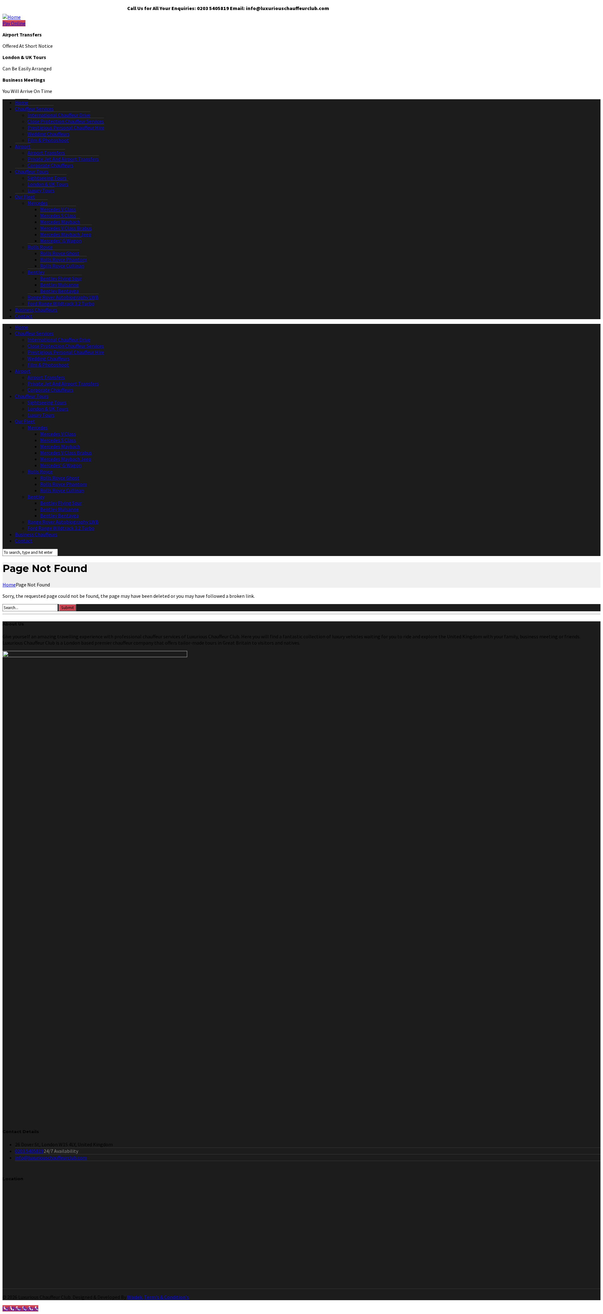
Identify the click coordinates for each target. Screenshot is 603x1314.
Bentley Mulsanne (59, 284)
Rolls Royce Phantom (63, 259)
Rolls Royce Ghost (59, 253)
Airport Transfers (46, 153)
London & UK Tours (48, 184)
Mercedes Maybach (60, 222)
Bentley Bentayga (59, 291)
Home (21, 102)
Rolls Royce (40, 247)
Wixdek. (135, 1297)
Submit (67, 607)
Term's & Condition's (166, 1297)
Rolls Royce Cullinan (62, 266)
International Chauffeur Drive (59, 115)
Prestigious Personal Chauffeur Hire (66, 127)
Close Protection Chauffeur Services (66, 121)
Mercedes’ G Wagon (61, 240)
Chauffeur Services (34, 109)
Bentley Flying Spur (61, 278)
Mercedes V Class (58, 209)
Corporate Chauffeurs (50, 165)
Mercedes (38, 203)
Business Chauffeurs (36, 310)
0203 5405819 (29, 1151)
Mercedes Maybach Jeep (65, 234)
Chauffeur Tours (32, 171)
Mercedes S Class (58, 215)
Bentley (36, 272)
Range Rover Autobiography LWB (63, 297)
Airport (23, 146)
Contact (24, 316)
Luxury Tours (41, 190)
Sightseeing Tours (47, 178)
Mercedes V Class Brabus (66, 228)
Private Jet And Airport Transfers (63, 159)
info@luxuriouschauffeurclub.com (51, 1157)
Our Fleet (25, 197)
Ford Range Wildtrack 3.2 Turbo (61, 303)
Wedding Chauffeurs (49, 134)
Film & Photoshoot (48, 140)
